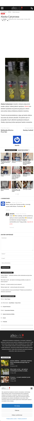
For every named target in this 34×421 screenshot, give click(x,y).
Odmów (17, 410)
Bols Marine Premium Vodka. (5, 175)
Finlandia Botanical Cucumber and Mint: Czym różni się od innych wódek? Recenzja (16, 176)
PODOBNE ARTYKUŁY (11, 150)
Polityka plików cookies (11, 418)
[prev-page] (16, 194)
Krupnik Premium (6, 306)
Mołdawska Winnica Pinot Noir (7, 131)
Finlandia (5, 321)
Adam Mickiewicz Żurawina (26, 175)
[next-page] (18, 194)
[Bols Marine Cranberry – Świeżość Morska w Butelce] (6, 157)
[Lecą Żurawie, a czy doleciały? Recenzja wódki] (17, 185)
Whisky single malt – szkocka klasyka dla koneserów (12, 287)
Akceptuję (17, 406)
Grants (4, 317)
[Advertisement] (17, 40)
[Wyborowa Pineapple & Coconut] (17, 157)
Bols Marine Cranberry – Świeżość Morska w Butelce (6, 162)
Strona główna (3, 12)
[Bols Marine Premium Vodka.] (6, 170)
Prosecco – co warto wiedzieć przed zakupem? (11, 284)
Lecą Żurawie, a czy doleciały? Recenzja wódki (16, 190)
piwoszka (12, 213)
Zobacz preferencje (17, 415)
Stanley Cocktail (28, 130)
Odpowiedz (8, 209)
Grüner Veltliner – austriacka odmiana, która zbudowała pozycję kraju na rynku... (21, 362)
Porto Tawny (7, 299)
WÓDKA (9, 12)
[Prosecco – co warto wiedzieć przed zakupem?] (5, 379)
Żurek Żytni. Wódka (27, 189)
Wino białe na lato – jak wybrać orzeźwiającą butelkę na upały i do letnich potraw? (16, 280)
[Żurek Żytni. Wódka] (28, 185)
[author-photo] (17, 140)
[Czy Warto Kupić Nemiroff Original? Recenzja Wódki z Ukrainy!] (28, 157)
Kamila (4, 19)
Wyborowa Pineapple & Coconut (17, 162)
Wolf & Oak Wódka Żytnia (5, 190)
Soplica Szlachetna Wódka (8, 314)
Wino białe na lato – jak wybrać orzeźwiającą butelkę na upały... (19, 370)
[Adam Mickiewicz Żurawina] (28, 170)
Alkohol (27, 106)
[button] (31, 388)
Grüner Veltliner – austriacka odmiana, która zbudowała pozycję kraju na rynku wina (16, 276)
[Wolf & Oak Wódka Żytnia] (6, 185)
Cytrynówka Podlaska (9, 310)
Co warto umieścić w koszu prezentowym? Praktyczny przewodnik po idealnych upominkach (16, 290)
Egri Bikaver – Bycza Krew (15, 302)
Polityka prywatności (22, 418)
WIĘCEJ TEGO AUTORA (23, 150)
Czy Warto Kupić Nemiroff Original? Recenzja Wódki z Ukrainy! (27, 163)
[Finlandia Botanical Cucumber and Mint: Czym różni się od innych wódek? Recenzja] (17, 170)
